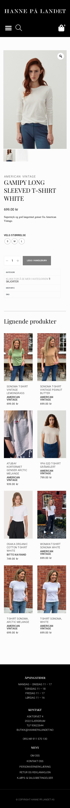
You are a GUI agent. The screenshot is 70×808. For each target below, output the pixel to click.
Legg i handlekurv (37, 260)
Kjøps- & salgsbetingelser (35, 777)
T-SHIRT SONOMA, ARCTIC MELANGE (18, 620)
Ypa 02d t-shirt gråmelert (50, 465)
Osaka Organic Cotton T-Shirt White (17, 547)
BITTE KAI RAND (16, 554)
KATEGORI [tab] (10, 272)
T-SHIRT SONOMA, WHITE (51, 620)
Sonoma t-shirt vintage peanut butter (51, 390)
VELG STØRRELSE (15, 235)
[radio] (7, 241)
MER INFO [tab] (10, 288)
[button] (8, 28)
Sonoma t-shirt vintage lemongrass (17, 390)
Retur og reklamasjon (35, 772)
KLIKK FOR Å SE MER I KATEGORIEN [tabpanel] (28, 280)
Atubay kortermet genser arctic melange (17, 468)
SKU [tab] (8, 294)
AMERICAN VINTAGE (20, 176)
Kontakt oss (35, 761)
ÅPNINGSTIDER (35, 678)
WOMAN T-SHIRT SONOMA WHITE (50, 546)
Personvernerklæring (35, 766)
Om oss (35, 755)
